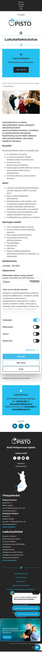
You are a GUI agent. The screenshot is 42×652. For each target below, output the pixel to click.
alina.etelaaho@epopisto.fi (21, 404)
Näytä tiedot (30, 350)
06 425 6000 (29, 406)
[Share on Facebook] (14, 426)
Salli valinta (21, 363)
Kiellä (21, 369)
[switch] (36, 327)
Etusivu (4, 83)
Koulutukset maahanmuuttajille (29, 83)
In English (21, 15)
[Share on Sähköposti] (27, 426)
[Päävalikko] (21, 33)
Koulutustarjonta (13, 83)
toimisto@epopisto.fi (21, 409)
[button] (14, 458)
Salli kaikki (21, 356)
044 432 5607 (21, 401)
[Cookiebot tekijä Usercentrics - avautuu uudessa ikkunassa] (29, 281)
